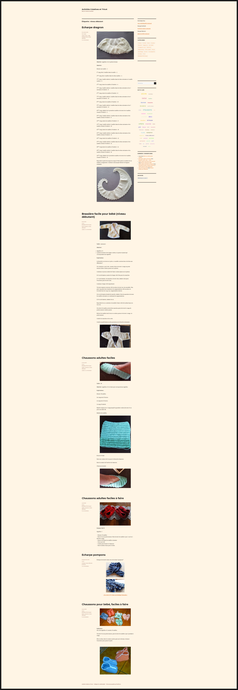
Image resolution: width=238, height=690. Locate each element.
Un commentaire (85, 40)
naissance (149, 132)
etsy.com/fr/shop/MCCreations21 (145, 23)
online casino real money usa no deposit (147, 161)
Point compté (148, 49)
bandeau (151, 94)
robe (140, 143)
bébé (83, 226)
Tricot (83, 223)
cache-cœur (150, 106)
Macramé (140, 45)
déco (150, 117)
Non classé (84, 33)
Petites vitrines (141, 49)
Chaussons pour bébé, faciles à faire (105, 604)
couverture (149, 113)
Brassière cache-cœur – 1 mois (145, 160)
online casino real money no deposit (146, 164)
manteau (147, 129)
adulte (83, 35)
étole (87, 36)
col (154, 110)
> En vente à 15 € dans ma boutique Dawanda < (115, 595)
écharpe (83, 36)
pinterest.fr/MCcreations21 (143, 33)
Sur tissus (140, 53)
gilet (139, 127)
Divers (148, 42)
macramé (153, 127)
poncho (148, 141)
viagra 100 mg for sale (143, 167)
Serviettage (140, 51)
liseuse (144, 127)
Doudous (153, 42)
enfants (141, 124)
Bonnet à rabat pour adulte (146, 162)
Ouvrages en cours (142, 47)
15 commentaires (85, 510)
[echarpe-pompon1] (115, 569)
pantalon (145, 138)
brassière (86, 226)
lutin (148, 127)
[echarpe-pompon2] (115, 585)
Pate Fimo (149, 47)
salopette (152, 143)
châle (89, 35)
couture (143, 113)
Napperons (145, 45)
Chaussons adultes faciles (98, 357)
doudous (143, 120)
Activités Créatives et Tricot (94, 9)
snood (145, 146)
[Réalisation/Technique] (86, 224)
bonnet (143, 102)
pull (153, 141)
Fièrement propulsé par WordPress (113, 684)
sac (143, 143)
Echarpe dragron (93, 27)
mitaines (153, 129)
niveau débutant (89, 563)
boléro (86, 35)
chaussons (87, 367)
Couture (139, 42)
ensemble (148, 124)
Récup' (153, 49)
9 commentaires (85, 616)
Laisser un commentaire (86, 229)
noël (141, 138)
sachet (147, 143)
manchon (141, 129)
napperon (141, 135)
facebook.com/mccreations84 (144, 28)
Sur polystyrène (152, 51)
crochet (144, 117)
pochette (151, 138)
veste (149, 146)
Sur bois (145, 51)
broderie (143, 106)
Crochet (144, 42)
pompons (84, 564)
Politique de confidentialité (99, 684)
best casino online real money (145, 158)
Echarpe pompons (93, 554)
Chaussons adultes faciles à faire (103, 498)
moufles (143, 132)
